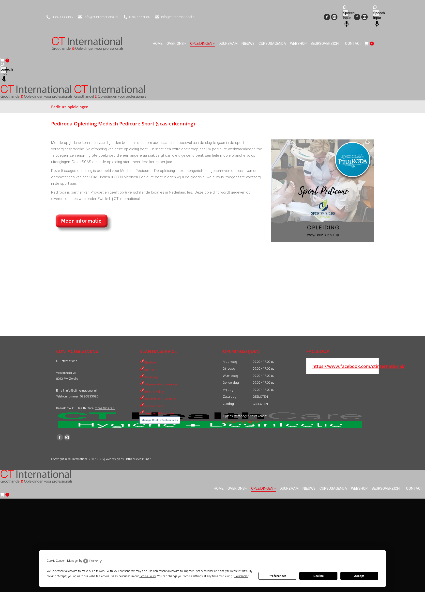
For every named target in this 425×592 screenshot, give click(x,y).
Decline (318, 576)
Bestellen (151, 362)
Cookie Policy (154, 406)
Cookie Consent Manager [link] (62, 560)
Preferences (278, 576)
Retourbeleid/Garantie (160, 399)
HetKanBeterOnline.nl (138, 459)
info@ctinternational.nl (101, 17)
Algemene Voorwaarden (161, 384)
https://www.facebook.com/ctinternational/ (358, 366)
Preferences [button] (241, 576)
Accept (359, 576)
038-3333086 (62, 17)
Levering (151, 377)
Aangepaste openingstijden (242, 422)
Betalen (150, 370)
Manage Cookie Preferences (160, 420)
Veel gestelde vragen (159, 413)
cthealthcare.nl (105, 408)
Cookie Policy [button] (147, 576)
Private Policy (154, 391)
